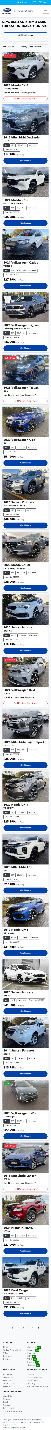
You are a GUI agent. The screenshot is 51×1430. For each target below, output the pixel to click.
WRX (29, 1359)
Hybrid (6, 1347)
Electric (6, 1359)
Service (30, 1375)
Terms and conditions (12, 1411)
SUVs (5, 1353)
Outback (31, 1365)
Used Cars (7, 1375)
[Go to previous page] (12, 1328)
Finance (6, 1387)
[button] (46, 11)
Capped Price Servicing (37, 1387)
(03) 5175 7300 (39, 2)
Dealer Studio (19, 1427)
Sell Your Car (8, 1384)
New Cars (7, 1381)
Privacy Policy (9, 1408)
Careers (6, 1399)
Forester (31, 1353)
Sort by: (24, 47)
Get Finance (25, 161)
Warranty (31, 1384)
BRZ (29, 1356)
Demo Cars (8, 1378)
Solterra (30, 1362)
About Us (7, 1396)
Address (23, 2)
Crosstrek (31, 1347)
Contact (7, 1405)
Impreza (30, 1350)
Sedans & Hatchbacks (12, 1350)
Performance (9, 1356)
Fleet (5, 1402)
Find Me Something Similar (25, 99)
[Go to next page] (38, 1328)
